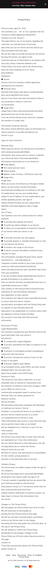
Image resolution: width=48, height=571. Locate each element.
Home (8, 555)
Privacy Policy (24, 557)
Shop (14, 555)
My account (22, 555)
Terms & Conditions (34, 555)
